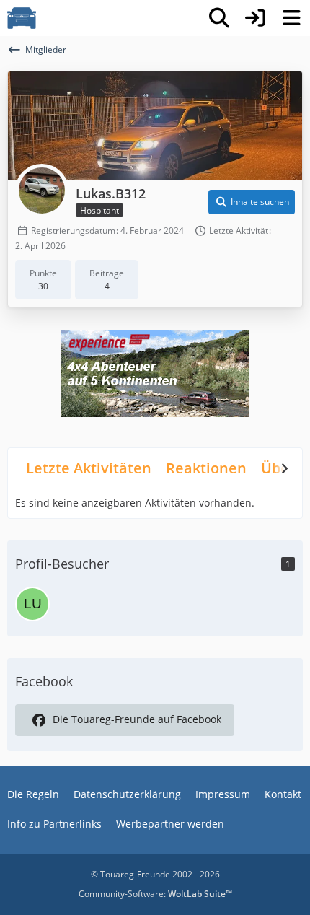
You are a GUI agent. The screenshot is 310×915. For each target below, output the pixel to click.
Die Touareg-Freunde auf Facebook (137, 719)
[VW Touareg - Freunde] (21, 18)
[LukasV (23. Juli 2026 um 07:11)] (32, 604)
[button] (251, 202)
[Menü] (291, 18)
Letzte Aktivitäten (88, 468)
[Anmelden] (255, 18)
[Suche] (219, 18)
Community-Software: (155, 894)
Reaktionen (206, 468)
